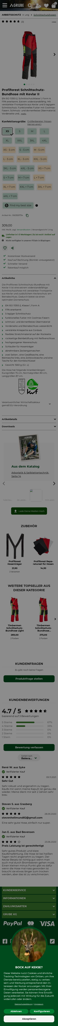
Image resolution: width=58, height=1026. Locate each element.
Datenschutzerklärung (23, 1004)
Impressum (38, 1004)
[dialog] (29, 513)
